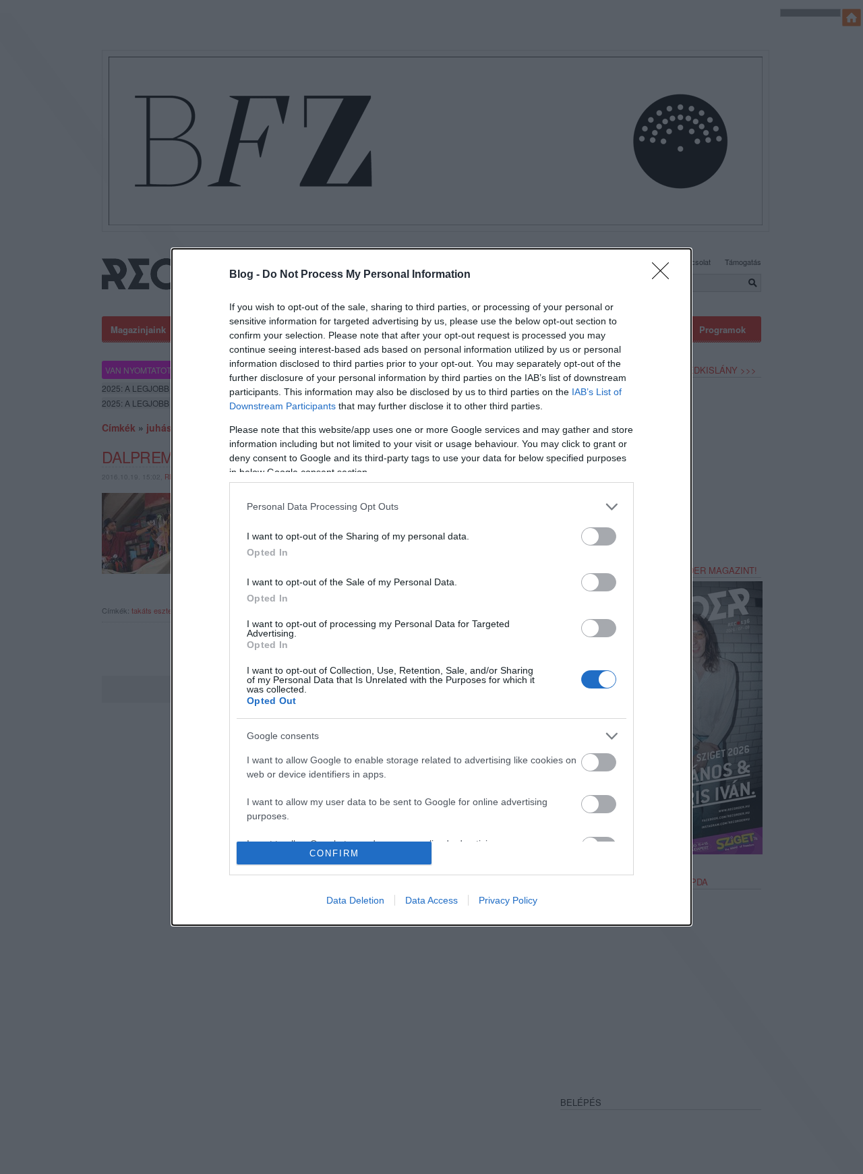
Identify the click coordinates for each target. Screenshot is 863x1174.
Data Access (431, 900)
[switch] (598, 536)
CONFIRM (334, 853)
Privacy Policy (508, 900)
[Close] (665, 275)
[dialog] (431, 587)
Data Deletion (355, 900)
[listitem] (431, 507)
